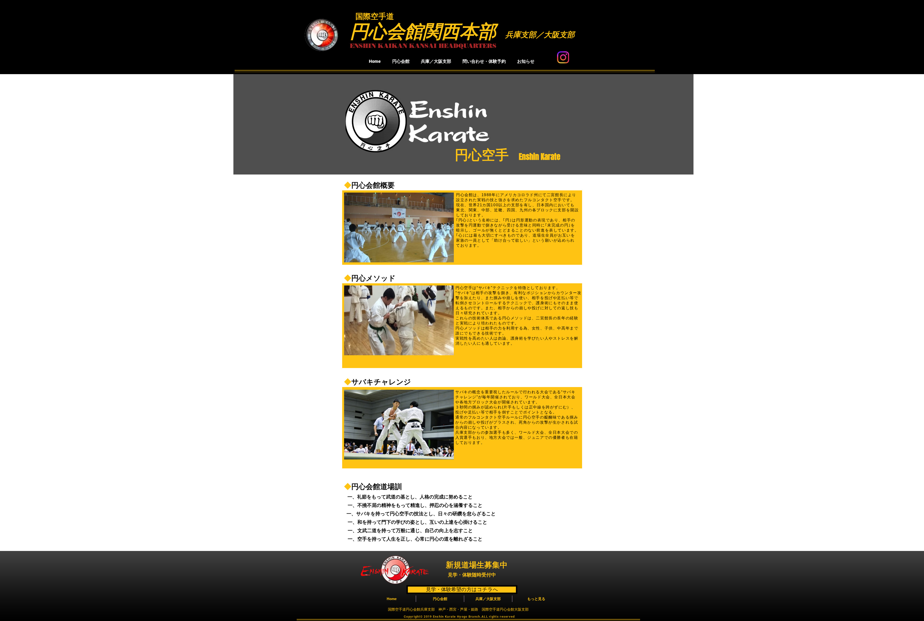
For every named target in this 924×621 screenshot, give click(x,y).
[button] (400, 61)
